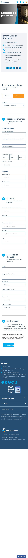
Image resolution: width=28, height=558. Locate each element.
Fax (3, 238)
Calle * (3, 266)
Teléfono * (4, 215)
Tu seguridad (5, 434)
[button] (23, 2)
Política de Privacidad (13, 434)
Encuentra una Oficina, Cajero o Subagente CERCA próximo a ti (14, 369)
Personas (7, 96)
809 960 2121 (9, 50)
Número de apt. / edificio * (8, 289)
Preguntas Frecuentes (11, 42)
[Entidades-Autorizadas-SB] (11, 389)
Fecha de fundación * (7, 154)
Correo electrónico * (7, 223)
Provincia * (5, 297)
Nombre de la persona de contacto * (11, 208)
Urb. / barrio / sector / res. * (8, 274)
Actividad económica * (7, 146)
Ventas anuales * (6, 174)
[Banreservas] (4, 2)
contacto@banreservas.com (13, 52)
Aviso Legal (16, 437)
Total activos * (5, 182)
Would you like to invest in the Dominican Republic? (14, 377)
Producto (4, 102)
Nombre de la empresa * (8, 131)
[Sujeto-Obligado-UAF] (18, 389)
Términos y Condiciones (7, 437)
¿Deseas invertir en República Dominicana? (14, 374)
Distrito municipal (6, 304)
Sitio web (4, 230)
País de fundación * (7, 162)
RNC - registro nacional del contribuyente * (13, 139)
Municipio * (5, 281)
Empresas (18, 96)
